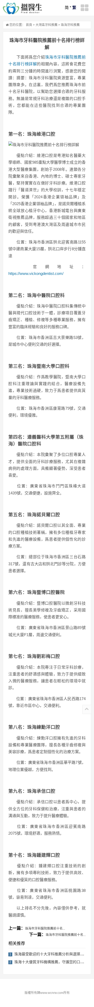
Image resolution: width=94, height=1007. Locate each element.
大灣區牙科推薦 (46, 25)
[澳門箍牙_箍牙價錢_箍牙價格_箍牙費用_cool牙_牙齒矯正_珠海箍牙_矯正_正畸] (22, 8)
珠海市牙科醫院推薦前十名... (45, 928)
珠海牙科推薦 (70, 25)
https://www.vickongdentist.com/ (35, 273)
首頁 (29, 25)
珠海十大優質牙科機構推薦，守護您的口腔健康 (52, 962)
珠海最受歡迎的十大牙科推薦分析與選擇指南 (50, 954)
